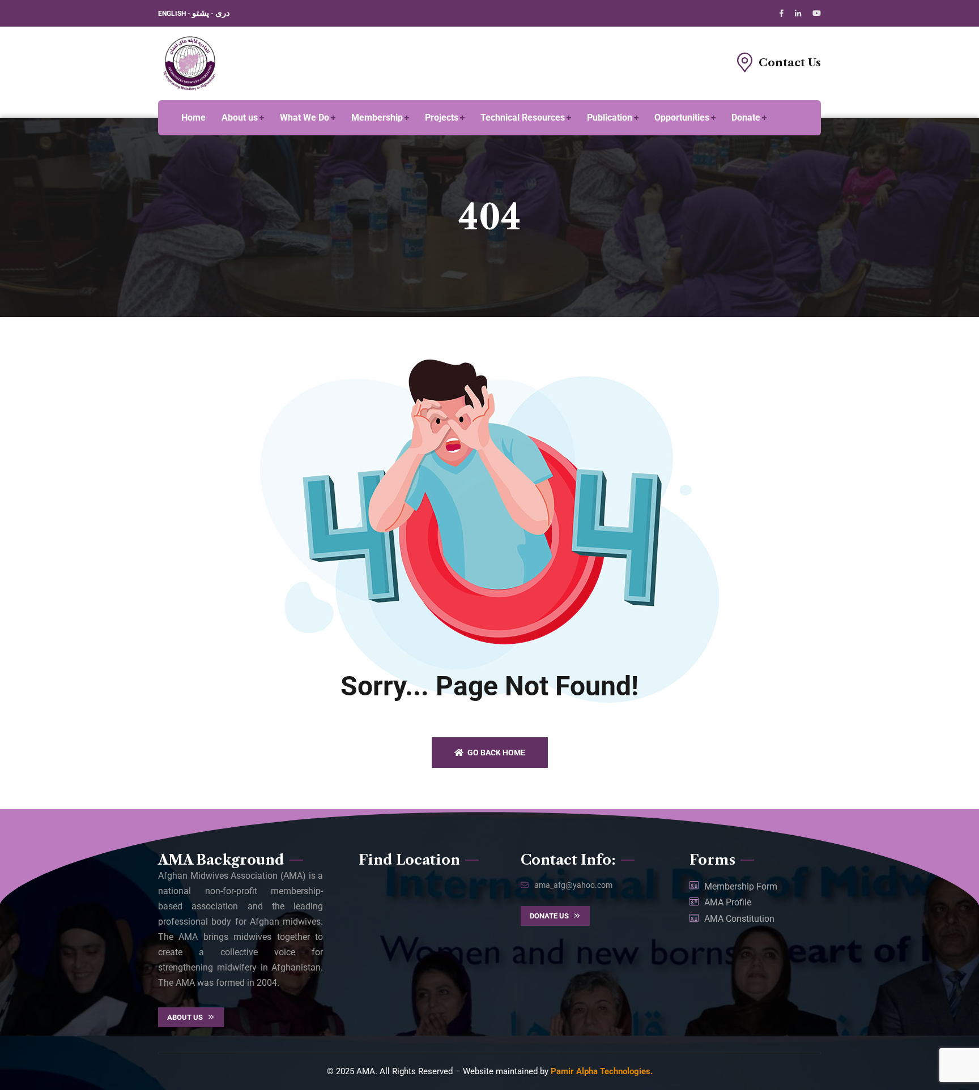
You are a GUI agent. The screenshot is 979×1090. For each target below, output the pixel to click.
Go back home (495, 752)
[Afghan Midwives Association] (190, 62)
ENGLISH (173, 14)
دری (222, 13)
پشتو (200, 13)
